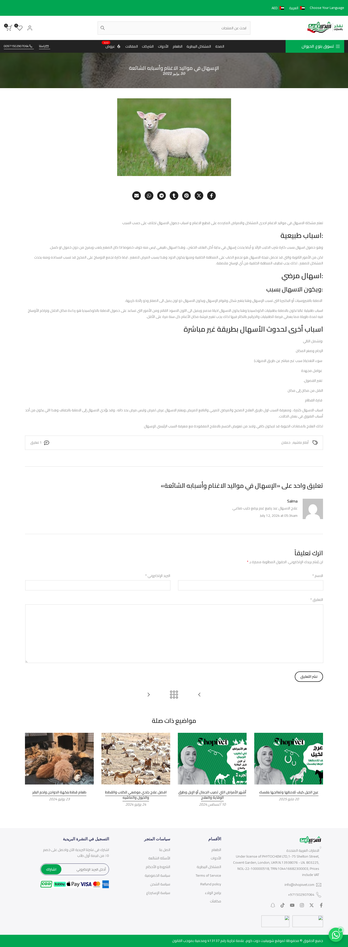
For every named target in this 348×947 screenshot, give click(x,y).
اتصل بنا (164, 849)
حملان (285, 443)
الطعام (216, 849)
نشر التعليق (308, 676)
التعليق (316, 600)
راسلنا (42, 46)
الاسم (317, 576)
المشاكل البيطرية (209, 866)
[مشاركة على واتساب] (149, 195)
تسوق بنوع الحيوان (318, 46)
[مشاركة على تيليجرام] (161, 195)
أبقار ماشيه (301, 443)
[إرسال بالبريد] (136, 195)
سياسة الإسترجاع (158, 892)
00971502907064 (16, 46)
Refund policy (210, 884)
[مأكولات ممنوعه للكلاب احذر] (148, 694)
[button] (289, 8)
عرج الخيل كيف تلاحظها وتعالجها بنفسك (288, 792)
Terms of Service (208, 875)
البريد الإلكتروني (157, 576)
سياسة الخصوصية (157, 875)
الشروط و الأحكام (158, 866)
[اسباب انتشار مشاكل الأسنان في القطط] (199, 694)
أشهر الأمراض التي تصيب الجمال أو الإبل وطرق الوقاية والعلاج (212, 795)
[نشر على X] (199, 195)
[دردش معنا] (336, 935)
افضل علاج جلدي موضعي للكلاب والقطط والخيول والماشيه (136, 795)
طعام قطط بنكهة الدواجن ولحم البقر (59, 792)
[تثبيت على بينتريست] (186, 195)
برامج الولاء (213, 892)
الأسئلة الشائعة (159, 858)
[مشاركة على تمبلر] (174, 195)
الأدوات (216, 858)
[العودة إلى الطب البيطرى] (174, 694)
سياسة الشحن (160, 884)
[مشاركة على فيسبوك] (211, 195)
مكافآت (215, 901)
